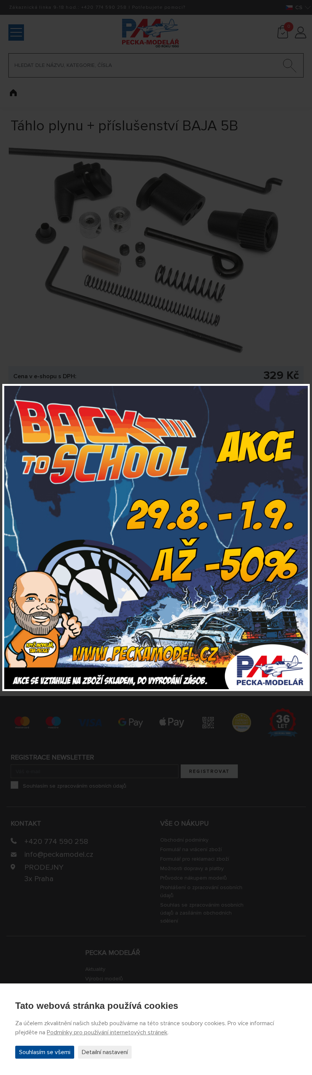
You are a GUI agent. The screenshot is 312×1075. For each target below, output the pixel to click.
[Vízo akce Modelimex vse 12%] (156, 537)
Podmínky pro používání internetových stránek (107, 1032)
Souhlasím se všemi (44, 1052)
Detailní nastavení (105, 1052)
